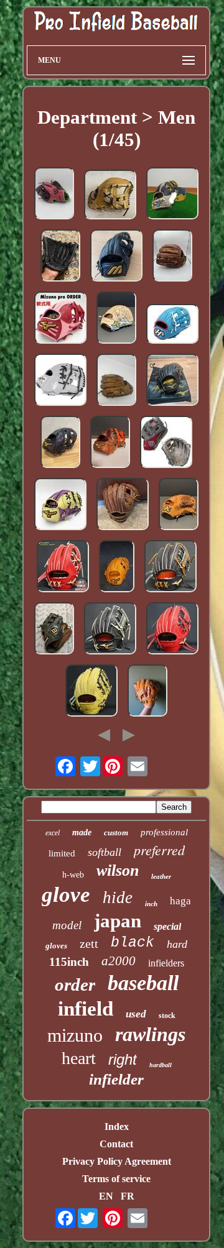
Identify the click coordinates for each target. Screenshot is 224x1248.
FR (127, 1196)
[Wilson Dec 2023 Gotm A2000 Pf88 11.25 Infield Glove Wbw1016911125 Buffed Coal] (166, 443)
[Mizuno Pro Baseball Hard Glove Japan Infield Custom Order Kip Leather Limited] (172, 257)
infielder (116, 1079)
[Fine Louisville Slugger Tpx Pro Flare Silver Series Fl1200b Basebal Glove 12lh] (60, 257)
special (167, 926)
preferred (159, 849)
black (132, 943)
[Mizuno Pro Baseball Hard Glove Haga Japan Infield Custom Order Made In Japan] (170, 567)
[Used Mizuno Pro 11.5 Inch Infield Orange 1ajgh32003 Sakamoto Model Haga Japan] (116, 567)
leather (161, 876)
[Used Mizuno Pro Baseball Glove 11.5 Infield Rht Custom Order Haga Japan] (172, 194)
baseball (143, 982)
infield (85, 1009)
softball (104, 852)
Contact (116, 1144)
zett (89, 943)
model (67, 925)
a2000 (118, 960)
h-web (73, 874)
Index (117, 1126)
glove (66, 895)
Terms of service (116, 1178)
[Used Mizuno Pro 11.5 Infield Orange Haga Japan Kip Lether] (147, 692)
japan (117, 921)
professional (164, 832)
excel (52, 832)
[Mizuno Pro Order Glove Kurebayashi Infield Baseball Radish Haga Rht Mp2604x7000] (63, 567)
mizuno (75, 1035)
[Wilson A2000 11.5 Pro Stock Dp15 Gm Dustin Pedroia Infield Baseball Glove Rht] (116, 381)
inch (151, 903)
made (81, 832)
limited (62, 853)
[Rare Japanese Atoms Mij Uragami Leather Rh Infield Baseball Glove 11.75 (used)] (178, 505)
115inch (69, 961)
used (136, 1014)
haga (180, 901)
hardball (160, 1065)
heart (79, 1058)
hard (177, 944)
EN (106, 1196)
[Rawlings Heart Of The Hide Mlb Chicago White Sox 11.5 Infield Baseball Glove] (60, 381)
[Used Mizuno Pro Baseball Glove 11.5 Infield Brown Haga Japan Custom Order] (110, 443)
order (75, 984)
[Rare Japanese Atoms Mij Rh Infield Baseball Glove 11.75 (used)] (116, 319)
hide (118, 897)
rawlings (150, 1034)
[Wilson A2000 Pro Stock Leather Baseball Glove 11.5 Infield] (122, 505)
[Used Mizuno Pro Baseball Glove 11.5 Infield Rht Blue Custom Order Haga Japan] (60, 505)
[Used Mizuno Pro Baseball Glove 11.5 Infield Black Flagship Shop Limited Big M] (116, 257)
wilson (117, 870)
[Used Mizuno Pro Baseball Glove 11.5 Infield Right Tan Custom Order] (110, 196)
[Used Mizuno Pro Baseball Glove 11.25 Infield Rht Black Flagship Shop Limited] (172, 381)
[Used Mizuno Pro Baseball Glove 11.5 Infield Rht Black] (60, 443)
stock (167, 1015)
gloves (56, 945)
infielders (166, 963)
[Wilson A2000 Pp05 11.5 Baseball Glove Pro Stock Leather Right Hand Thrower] (54, 630)
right (122, 1059)
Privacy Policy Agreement (116, 1161)
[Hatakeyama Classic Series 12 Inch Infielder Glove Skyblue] (172, 325)
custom (116, 832)
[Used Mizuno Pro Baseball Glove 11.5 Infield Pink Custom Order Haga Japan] (60, 319)
